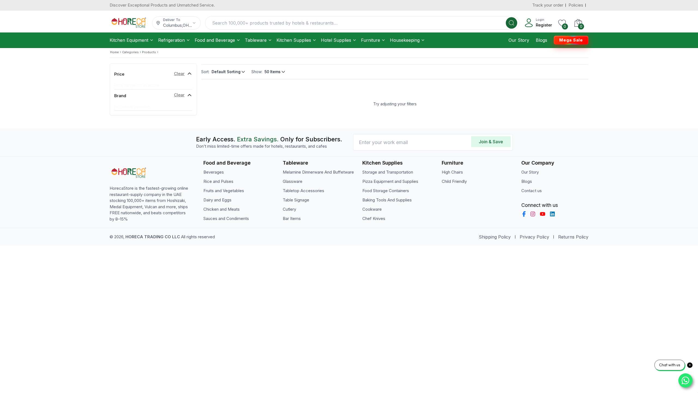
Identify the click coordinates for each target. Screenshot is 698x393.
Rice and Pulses (218, 181)
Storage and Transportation (387, 172)
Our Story (519, 40)
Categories (130, 52)
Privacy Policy (534, 237)
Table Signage (296, 200)
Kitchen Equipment (129, 40)
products (149, 52)
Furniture (370, 40)
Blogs (541, 40)
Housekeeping (405, 40)
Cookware (372, 209)
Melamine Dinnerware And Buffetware (318, 172)
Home (114, 52)
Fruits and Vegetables (223, 190)
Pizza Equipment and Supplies (390, 181)
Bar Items (292, 218)
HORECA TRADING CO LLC (152, 236)
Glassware (292, 181)
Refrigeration (171, 40)
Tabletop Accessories (303, 190)
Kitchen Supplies (293, 40)
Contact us (531, 190)
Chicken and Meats (221, 209)
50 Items (272, 71)
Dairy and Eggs (217, 200)
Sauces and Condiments (226, 218)
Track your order (547, 5)
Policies (575, 5)
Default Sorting (226, 71)
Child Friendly (454, 181)
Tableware (256, 40)
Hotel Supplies (336, 40)
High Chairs (452, 172)
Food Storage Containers (385, 190)
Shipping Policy (495, 237)
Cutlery (289, 209)
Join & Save (491, 141)
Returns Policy (573, 237)
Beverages (213, 172)
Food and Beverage (215, 40)
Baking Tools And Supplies (387, 200)
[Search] (511, 23)
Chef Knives (373, 218)
